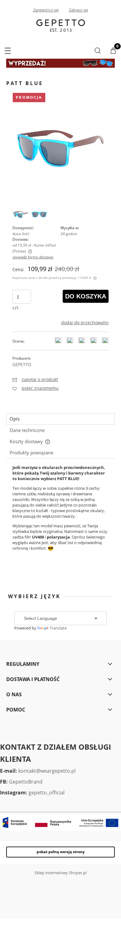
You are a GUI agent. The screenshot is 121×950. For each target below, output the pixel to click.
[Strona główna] (60, 25)
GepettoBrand (26, 781)
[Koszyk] (113, 51)
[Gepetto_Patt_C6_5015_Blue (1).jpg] (20, 214)
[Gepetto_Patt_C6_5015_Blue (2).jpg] (39, 214)
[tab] (60, 419)
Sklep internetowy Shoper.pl (60, 872)
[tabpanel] (60, 518)
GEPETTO (21, 364)
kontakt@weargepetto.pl (47, 770)
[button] (8, 49)
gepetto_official (47, 792)
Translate (58, 628)
